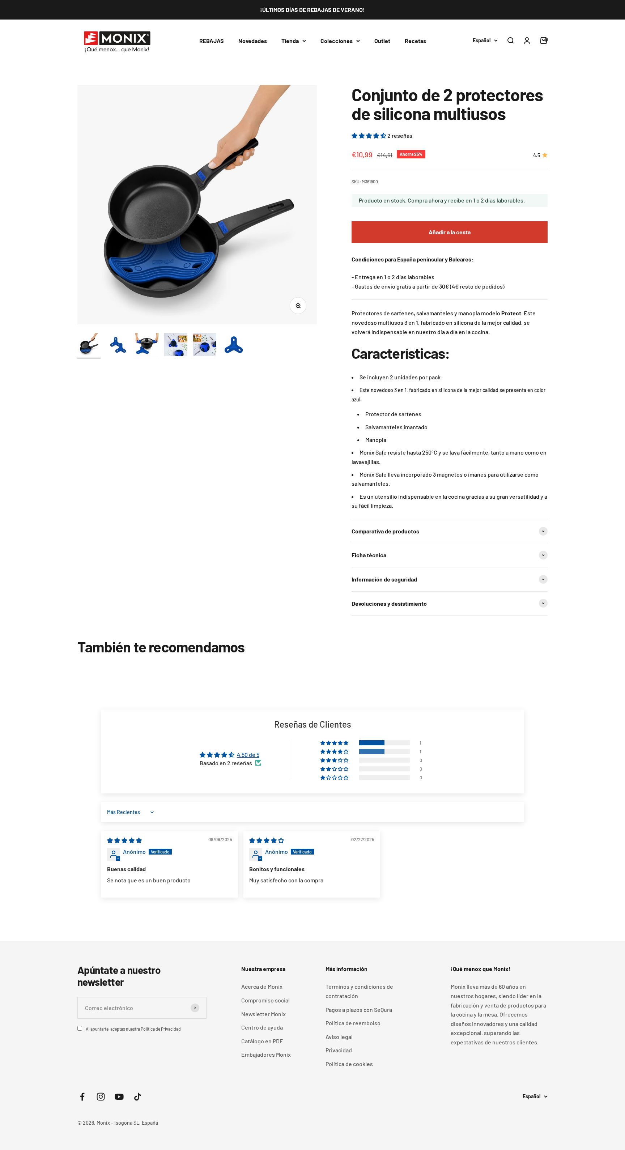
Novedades (252, 40)
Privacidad (339, 1050)
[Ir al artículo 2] (117, 345)
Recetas (415, 40)
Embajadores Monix (266, 1054)
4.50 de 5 (248, 754)
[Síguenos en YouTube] (119, 1097)
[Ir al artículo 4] (175, 345)
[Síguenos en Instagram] (101, 1097)
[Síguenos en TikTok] (138, 1097)
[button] (369, 135)
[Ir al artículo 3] (146, 345)
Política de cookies (349, 1063)
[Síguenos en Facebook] (82, 1097)
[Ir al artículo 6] (233, 345)
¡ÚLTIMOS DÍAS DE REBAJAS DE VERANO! (312, 9)
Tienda (290, 40)
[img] (124, 840)
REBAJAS (211, 40)
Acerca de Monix (261, 986)
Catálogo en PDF (262, 1041)
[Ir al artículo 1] (89, 345)
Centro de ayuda (262, 1027)
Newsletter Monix (263, 1013)
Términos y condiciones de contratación (359, 991)
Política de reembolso (353, 1022)
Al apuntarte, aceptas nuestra (133, 1028)
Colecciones (336, 40)
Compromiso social (265, 1000)
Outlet (382, 40)
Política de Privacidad (161, 1028)
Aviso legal (339, 1036)
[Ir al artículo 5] (204, 345)
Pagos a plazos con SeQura (359, 1009)
